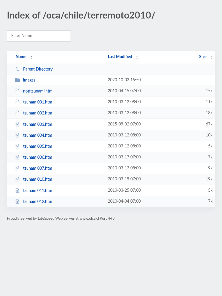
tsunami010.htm (37, 179)
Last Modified (120, 57)
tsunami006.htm (37, 158)
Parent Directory (38, 69)
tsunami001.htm (37, 102)
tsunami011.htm (37, 191)
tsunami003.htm (37, 125)
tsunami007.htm (37, 168)
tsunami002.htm (37, 113)
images (29, 80)
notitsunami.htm (38, 91)
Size (202, 57)
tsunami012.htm (37, 202)
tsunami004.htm (37, 136)
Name (21, 57)
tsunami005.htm (37, 147)
